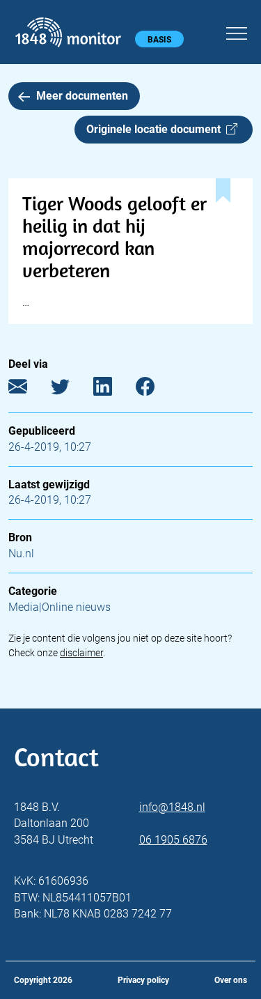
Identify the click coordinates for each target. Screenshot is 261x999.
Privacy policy (143, 980)
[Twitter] (70, 389)
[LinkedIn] (113, 389)
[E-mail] (28, 389)
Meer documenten (82, 95)
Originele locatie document (156, 129)
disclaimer (81, 652)
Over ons (230, 980)
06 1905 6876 (173, 839)
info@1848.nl (172, 807)
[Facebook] (155, 389)
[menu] (236, 31)
